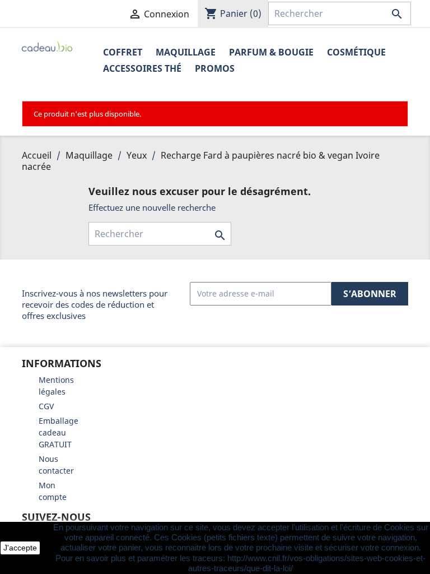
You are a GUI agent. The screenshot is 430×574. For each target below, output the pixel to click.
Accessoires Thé (142, 68)
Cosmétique (356, 52)
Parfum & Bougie (271, 52)
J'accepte (20, 547)
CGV (46, 406)
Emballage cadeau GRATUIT (58, 432)
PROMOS (215, 68)
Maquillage (186, 52)
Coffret (122, 52)
